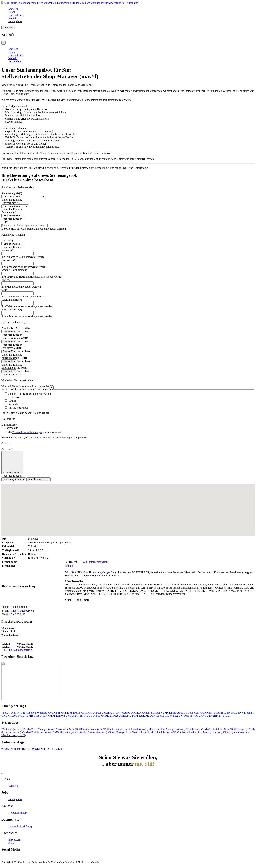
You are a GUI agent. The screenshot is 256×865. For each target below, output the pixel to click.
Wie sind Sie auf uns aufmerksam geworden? (27, 386)
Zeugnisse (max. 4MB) (14, 357)
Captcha (6, 449)
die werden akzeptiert (35, 432)
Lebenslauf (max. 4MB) (14, 338)
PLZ (5, 279)
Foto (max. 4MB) (11, 347)
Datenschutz (9, 424)
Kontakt (12, 18)
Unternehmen (15, 15)
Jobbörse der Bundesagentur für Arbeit (29, 393)
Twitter (12, 400)
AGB (11, 842)
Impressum (14, 839)
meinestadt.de (15, 404)
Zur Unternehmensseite (96, 561)
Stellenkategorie (11, 193)
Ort (4, 221)
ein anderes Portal (18, 407)
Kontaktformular (17, 812)
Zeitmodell (8, 212)
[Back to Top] (2, 773)
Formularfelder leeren (38, 479)
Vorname (7, 250)
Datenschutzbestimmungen (27, 432)
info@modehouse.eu (22, 610)
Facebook (13, 397)
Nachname (8, 260)
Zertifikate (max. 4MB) (14, 367)
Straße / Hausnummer (14, 269)
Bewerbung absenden (13, 479)
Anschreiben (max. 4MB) (15, 328)
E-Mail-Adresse (11, 309)
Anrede (7, 240)
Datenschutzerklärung (20, 826)
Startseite (13, 8)
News (11, 11)
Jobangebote (15, 21)
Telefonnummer (11, 299)
